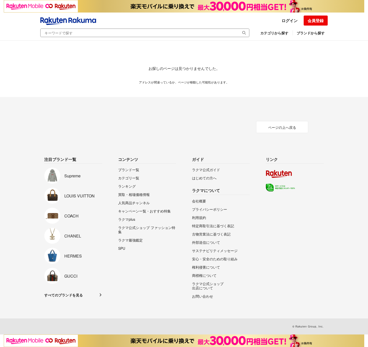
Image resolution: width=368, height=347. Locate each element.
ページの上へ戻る (282, 127)
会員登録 (316, 20)
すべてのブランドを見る (63, 294)
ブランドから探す (311, 32)
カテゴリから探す (274, 32)
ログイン (290, 20)
